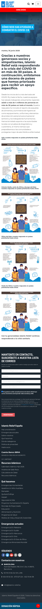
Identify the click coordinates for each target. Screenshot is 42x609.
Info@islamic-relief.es (27, 404)
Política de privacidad (9, 444)
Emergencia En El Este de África (13, 539)
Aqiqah (4, 497)
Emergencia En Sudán (10, 530)
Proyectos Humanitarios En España (15, 503)
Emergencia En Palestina (11, 527)
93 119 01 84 (8, 573)
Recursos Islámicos (8, 475)
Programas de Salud (9, 515)
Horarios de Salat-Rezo (10, 470)
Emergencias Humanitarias (12, 485)
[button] (33, 4)
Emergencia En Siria (9, 536)
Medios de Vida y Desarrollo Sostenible (16, 518)
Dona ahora (21, 10)
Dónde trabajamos (8, 441)
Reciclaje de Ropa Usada (11, 506)
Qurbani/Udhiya (7, 494)
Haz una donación (8, 430)
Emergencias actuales (10, 432)
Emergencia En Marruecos (11, 533)
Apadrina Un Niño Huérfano (12, 488)
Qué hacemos (6, 438)
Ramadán (5, 491)
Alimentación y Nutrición (11, 512)
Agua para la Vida (8, 500)
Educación (5, 509)
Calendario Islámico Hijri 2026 (12, 467)
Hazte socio (5, 447)
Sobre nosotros (7, 435)
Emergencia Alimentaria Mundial (14, 542)
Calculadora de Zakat (9, 473)
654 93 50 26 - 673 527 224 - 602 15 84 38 (18, 577)
